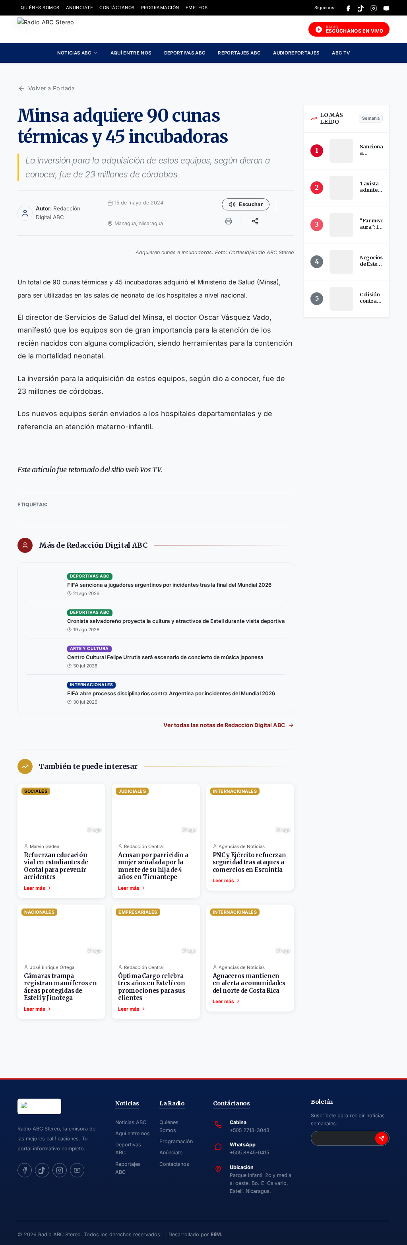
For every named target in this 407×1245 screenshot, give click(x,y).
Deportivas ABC (184, 53)
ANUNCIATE (79, 7)
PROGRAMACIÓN (160, 7)
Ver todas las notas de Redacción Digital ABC (224, 725)
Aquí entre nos (130, 53)
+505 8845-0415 (249, 1153)
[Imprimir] (228, 221)
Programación (176, 1141)
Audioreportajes (296, 53)
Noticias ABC (74, 53)
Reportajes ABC (239, 53)
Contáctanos (174, 1164)
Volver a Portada (51, 88)
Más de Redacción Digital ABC (93, 545)
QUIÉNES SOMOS (40, 7)
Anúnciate (170, 1153)
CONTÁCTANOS (117, 7)
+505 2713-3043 (249, 1130)
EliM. (217, 1234)
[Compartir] (255, 221)
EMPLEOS (197, 7)
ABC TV (341, 53)
